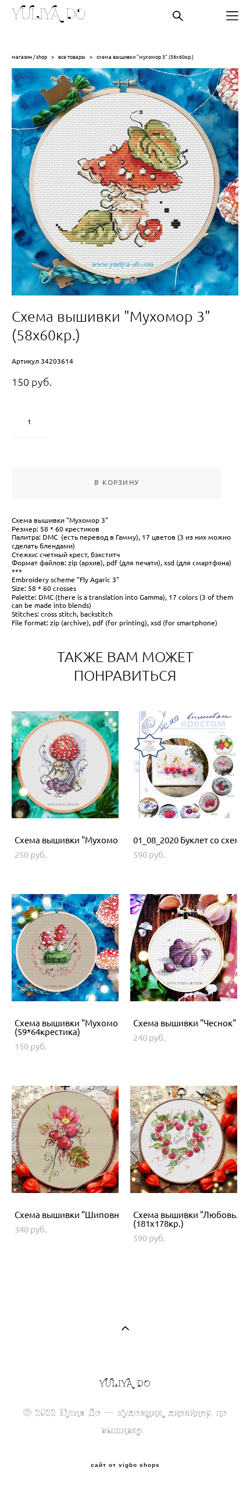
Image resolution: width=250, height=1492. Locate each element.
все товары (71, 57)
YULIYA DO (48, 16)
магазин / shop (29, 57)
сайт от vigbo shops (125, 1465)
